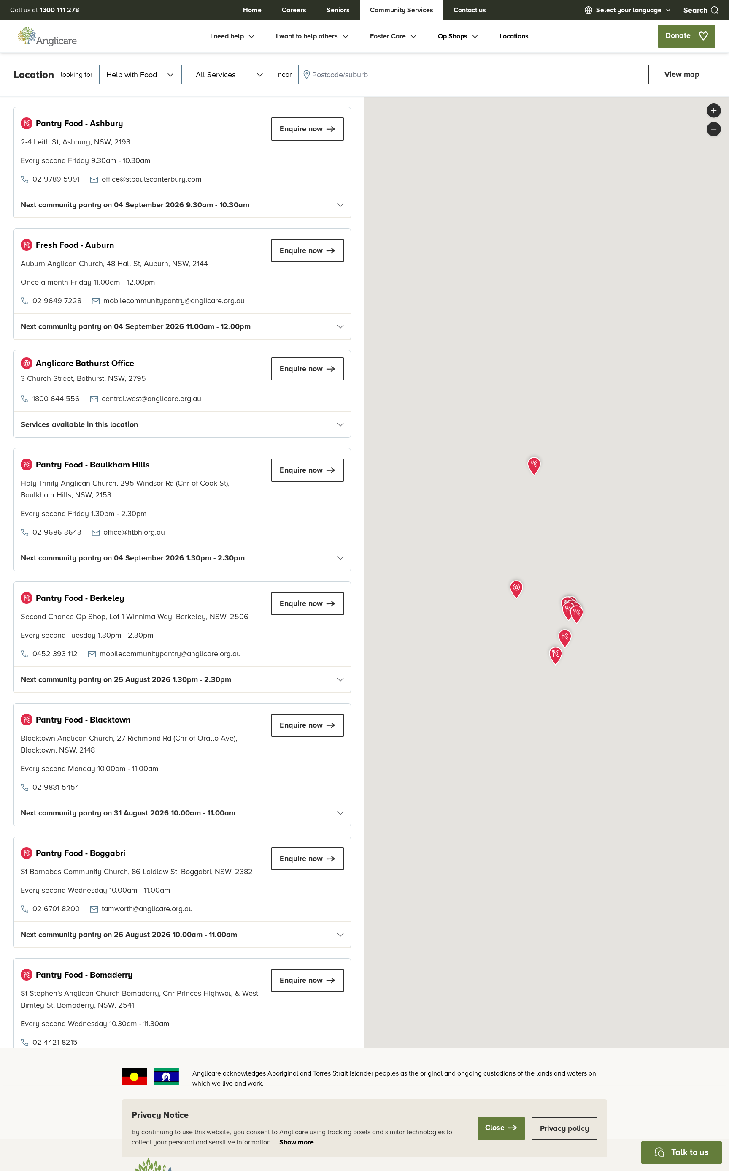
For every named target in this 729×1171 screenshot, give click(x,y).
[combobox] (354, 74)
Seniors (338, 10)
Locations (514, 36)
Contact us (470, 10)
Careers (294, 10)
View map (681, 74)
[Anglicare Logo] (47, 36)
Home (252, 10)
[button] (516, 588)
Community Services (401, 10)
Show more (296, 1142)
